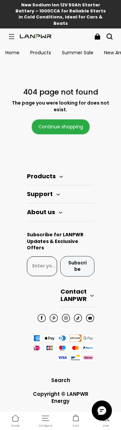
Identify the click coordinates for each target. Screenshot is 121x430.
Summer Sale (77, 52)
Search (60, 380)
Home (12, 52)
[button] (11, 36)
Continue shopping (60, 126)
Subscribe (77, 266)
